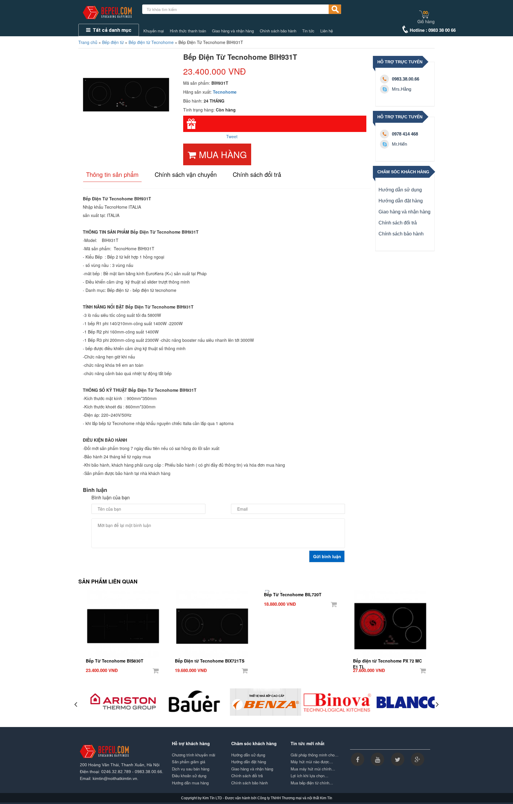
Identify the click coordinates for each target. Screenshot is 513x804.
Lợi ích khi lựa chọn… (309, 775)
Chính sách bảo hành (278, 31)
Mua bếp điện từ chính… (312, 783)
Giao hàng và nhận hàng (233, 31)
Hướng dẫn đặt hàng (401, 200)
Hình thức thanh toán (188, 31)
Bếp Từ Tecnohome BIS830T (114, 661)
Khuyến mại (153, 31)
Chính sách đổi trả (398, 222)
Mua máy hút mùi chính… (313, 769)
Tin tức (308, 31)
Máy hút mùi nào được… (312, 761)
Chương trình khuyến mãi (193, 755)
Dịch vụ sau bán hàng (190, 769)
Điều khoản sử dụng (189, 775)
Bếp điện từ (113, 42)
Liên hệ (326, 31)
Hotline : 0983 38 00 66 (433, 30)
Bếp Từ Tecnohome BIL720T (293, 594)
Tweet (232, 136)
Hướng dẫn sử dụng (400, 189)
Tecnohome (225, 92)
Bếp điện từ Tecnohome (151, 42)
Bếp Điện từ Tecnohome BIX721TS (209, 661)
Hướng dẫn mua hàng (190, 783)
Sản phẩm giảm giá (188, 761)
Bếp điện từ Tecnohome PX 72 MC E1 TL (387, 661)
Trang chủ (87, 42)
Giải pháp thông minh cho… (314, 755)
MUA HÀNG (223, 154)
